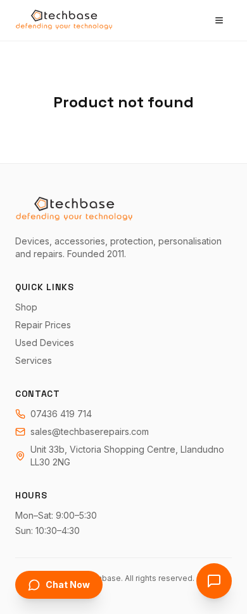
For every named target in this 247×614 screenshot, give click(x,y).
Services (33, 360)
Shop (26, 307)
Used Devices (44, 342)
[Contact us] (214, 581)
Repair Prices (43, 324)
